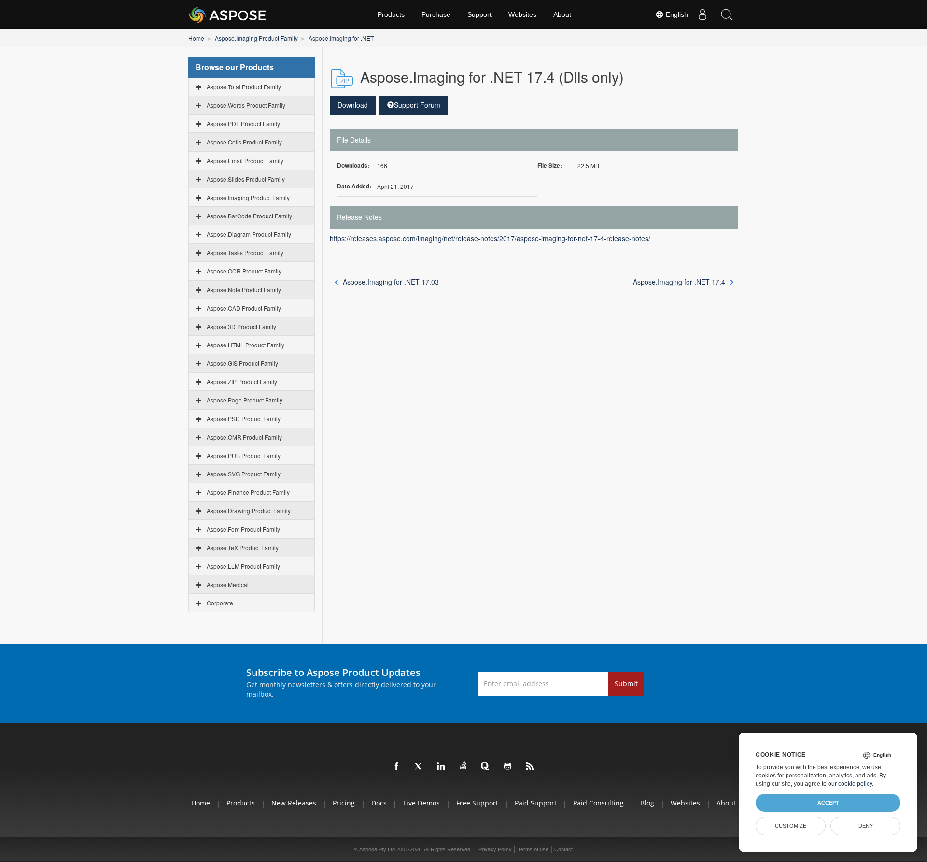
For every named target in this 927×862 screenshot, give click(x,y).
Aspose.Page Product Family (244, 400)
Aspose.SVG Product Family (244, 474)
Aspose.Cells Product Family (244, 142)
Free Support (477, 802)
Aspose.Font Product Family (243, 529)
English (676, 14)
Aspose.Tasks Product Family (245, 252)
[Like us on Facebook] (397, 767)
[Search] (727, 14)
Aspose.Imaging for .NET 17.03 (391, 282)
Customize (790, 826)
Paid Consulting (598, 802)
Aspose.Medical (228, 584)
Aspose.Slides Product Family (246, 179)
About (562, 14)
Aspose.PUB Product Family (244, 455)
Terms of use (533, 849)
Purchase (435, 14)
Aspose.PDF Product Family (243, 123)
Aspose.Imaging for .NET (341, 38)
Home (196, 38)
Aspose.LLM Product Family (243, 566)
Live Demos (421, 802)
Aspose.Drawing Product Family (249, 510)
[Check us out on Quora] (485, 767)
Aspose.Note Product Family (244, 290)
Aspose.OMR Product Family (244, 437)
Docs (379, 802)
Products (391, 14)
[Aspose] (228, 14)
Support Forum (417, 105)
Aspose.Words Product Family (246, 105)
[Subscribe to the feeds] (530, 767)
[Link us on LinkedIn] (441, 767)
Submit (626, 683)
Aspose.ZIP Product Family (242, 381)
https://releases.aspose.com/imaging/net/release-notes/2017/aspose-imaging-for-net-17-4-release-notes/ (490, 238)
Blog (647, 802)
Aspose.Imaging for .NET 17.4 (679, 282)
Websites (522, 14)
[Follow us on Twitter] (419, 767)
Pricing (344, 802)
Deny (865, 826)
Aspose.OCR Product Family (244, 271)
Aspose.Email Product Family (245, 161)
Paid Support (536, 802)
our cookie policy (850, 783)
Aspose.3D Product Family (241, 326)
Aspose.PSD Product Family (244, 419)
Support (479, 14)
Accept (828, 802)
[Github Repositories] (508, 767)
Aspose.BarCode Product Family (249, 216)
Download (352, 105)
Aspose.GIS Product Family (242, 363)
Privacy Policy (495, 849)
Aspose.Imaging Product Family (256, 38)
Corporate (220, 603)
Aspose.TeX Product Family (243, 548)
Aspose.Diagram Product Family (249, 234)
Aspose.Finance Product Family (248, 492)
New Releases (293, 802)
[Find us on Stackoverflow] (463, 766)
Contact (563, 849)
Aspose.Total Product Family (244, 87)
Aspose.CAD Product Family (244, 308)
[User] (702, 14)
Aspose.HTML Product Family (245, 345)
